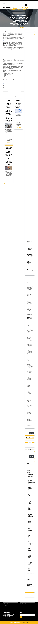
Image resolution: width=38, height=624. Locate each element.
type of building (17, 7)
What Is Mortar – (29, 359)
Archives (29, 442)
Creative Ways (22, 610)
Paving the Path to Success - (7, 616)
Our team (28, 465)
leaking (4, 43)
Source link (5, 87)
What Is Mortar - (5, 617)
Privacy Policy (29, 579)
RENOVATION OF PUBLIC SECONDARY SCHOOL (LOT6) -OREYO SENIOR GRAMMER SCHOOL (30, 567)
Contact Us (28, 577)
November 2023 (5, 609)
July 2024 (4, 606)
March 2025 (5, 605)
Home (11, 7)
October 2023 (5, 610)
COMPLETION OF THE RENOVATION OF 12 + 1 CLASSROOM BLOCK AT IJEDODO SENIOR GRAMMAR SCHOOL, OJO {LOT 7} (30, 503)
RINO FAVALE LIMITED (9, 7)
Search (30, 430)
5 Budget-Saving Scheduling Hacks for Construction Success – (18, 104)
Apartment (21, 605)
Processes (28, 470)
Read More (8, 142)
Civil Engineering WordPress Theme (19, 622)
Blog (27, 574)
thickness (9, 64)
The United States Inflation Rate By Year (29, 318)
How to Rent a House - (6, 618)
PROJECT (28, 472)
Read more (30, 314)
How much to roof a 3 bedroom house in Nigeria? (29, 249)
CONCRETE (21, 606)
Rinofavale (22, 27)
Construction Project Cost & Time (29, 281)
